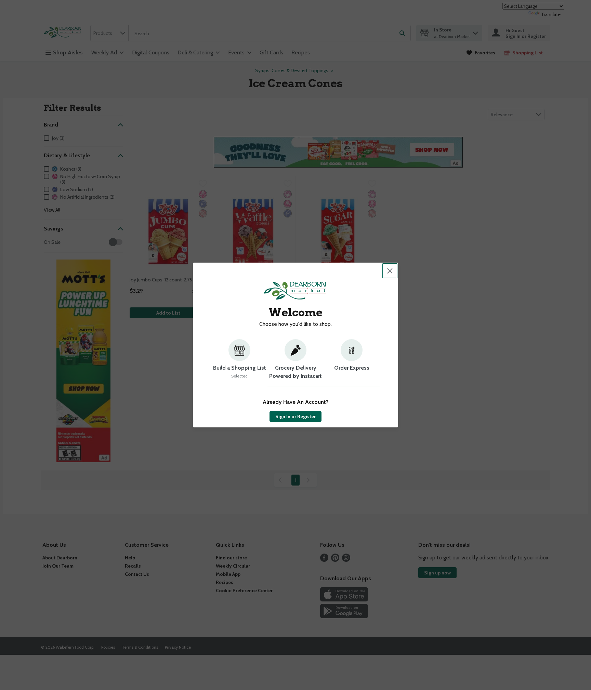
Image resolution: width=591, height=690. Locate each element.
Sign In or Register (295, 416)
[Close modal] (390, 271)
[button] (239, 362)
